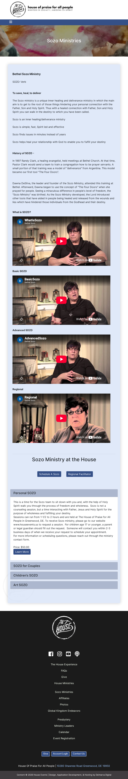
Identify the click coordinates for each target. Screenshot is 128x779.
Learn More (22, 551)
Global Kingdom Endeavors (64, 710)
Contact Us (79, 754)
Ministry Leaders (64, 725)
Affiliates (64, 698)
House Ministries (64, 683)
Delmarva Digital (103, 775)
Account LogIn (60, 754)
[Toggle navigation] (9, 22)
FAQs (64, 670)
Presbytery (64, 719)
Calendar (64, 732)
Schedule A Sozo (49, 474)
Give (64, 676)
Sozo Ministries (64, 691)
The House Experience (64, 664)
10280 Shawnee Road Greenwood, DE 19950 (83, 765)
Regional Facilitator (79, 474)
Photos (64, 704)
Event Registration (64, 738)
